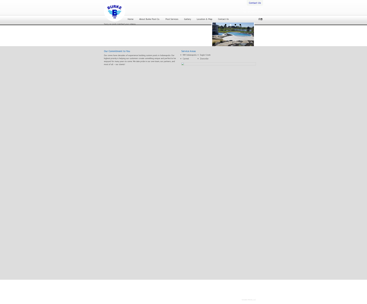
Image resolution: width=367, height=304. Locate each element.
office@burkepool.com (181, 290)
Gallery (187, 19)
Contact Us (223, 19)
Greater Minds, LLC (249, 300)
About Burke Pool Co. (149, 19)
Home (130, 19)
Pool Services (171, 19)
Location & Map (204, 19)
